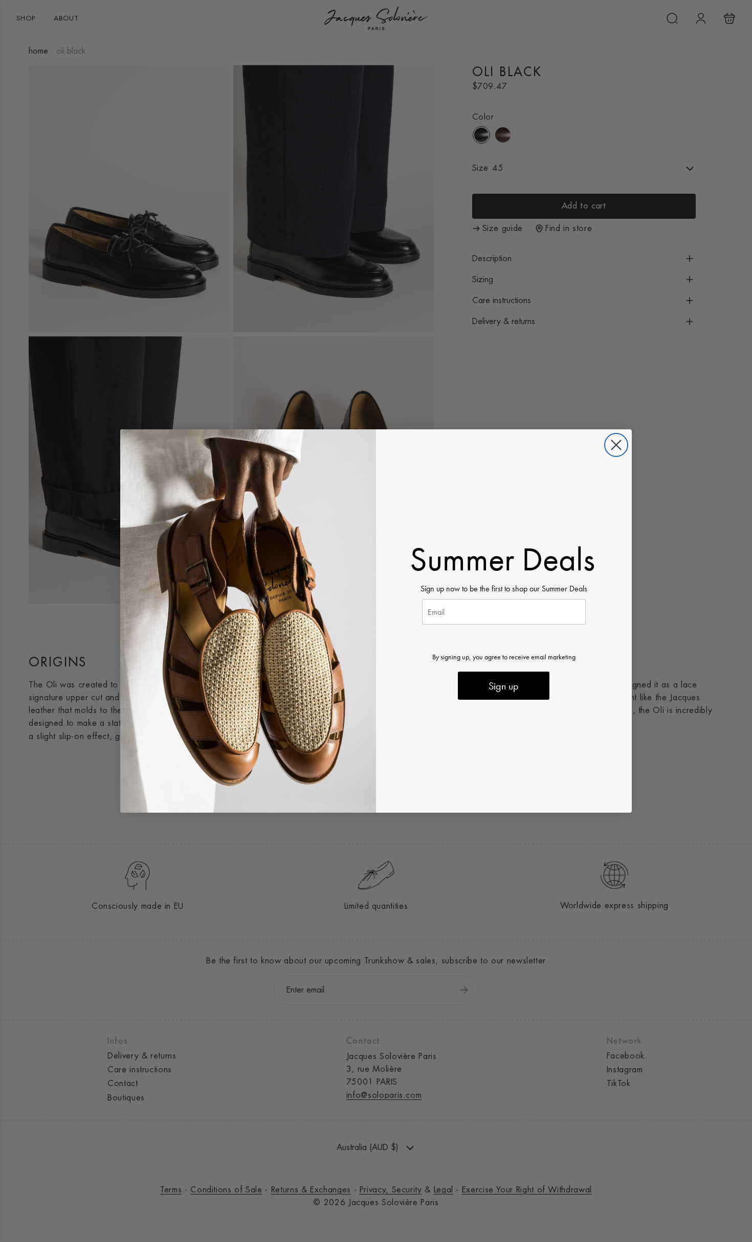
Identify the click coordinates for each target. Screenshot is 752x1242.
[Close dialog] (616, 444)
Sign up (504, 686)
